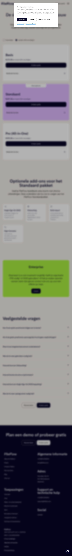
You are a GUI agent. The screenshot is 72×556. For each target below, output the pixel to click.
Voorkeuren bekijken (44, 19)
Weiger (32, 19)
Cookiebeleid (20, 23)
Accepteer (22, 19)
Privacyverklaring (31, 23)
